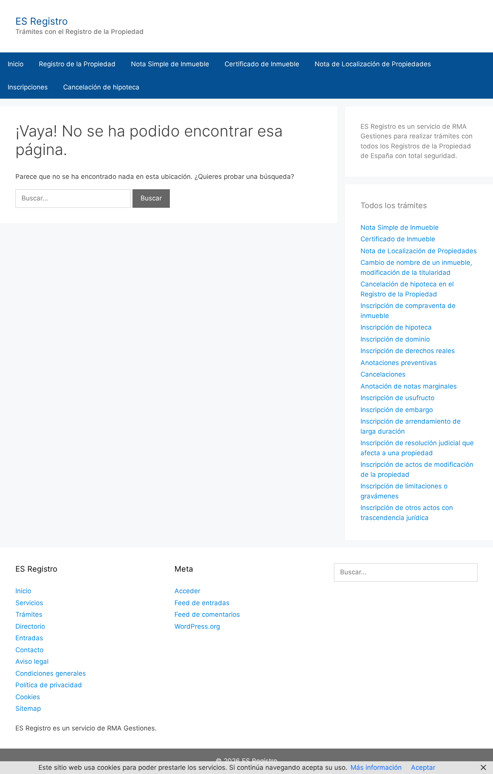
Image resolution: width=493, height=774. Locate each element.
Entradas (29, 638)
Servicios (29, 603)
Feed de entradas (202, 603)
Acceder (187, 591)
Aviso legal (32, 661)
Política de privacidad (48, 685)
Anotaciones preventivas (399, 363)
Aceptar (423, 767)
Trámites (28, 614)
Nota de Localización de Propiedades (373, 64)
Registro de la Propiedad (77, 64)
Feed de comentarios (207, 614)
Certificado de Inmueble (262, 64)
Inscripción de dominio (395, 339)
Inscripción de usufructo (397, 398)
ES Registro (41, 21)
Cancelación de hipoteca (101, 87)
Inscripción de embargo (397, 410)
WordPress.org (197, 626)
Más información (376, 767)
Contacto (29, 650)
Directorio (30, 626)
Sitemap (28, 708)
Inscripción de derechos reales (408, 351)
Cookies (27, 697)
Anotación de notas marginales (409, 386)
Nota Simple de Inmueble (170, 64)
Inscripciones (28, 87)
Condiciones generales (50, 673)
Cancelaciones (383, 374)
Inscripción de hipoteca (396, 327)
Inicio (15, 64)
